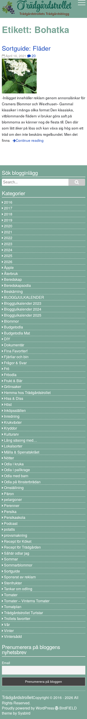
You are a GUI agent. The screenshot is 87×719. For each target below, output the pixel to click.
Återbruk (11, 273)
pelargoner (13, 499)
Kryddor (10, 428)
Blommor (11, 321)
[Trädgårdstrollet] (36, 14)
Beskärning (13, 291)
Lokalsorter (13, 446)
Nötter (9, 458)
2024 (8, 249)
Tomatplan (12, 606)
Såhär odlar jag (16, 553)
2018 (8, 214)
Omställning (14, 487)
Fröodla (10, 374)
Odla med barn (16, 475)
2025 (8, 255)
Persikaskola (14, 517)
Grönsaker (12, 386)
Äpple (9, 267)
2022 (8, 237)
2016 (8, 202)
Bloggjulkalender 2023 (22, 303)
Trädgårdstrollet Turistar (23, 612)
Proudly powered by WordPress (28, 708)
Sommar (11, 559)
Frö (6, 368)
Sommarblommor (18, 565)
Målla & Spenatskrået (21, 452)
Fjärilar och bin (16, 356)
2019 (8, 220)
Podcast (10, 523)
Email (6, 662)
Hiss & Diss (13, 398)
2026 (8, 261)
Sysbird (24, 713)
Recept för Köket (17, 541)
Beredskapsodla (17, 285)
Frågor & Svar (15, 362)
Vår (7, 624)
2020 (8, 226)
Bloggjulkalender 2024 (22, 309)
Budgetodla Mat (17, 333)
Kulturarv (11, 434)
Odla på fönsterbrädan (22, 481)
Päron (9, 493)
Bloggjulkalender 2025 (22, 315)
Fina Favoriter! (16, 351)
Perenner (11, 505)
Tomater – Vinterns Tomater (26, 600)
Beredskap (13, 279)
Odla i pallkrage (17, 469)
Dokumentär (14, 345)
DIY (7, 338)
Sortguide (12, 571)
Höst (8, 404)
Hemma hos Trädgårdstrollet (27, 392)
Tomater (10, 594)
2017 (8, 208)
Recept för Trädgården (22, 547)
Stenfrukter (13, 583)
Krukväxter (13, 422)
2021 (8, 232)
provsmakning (15, 535)
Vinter (9, 630)
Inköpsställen (15, 410)
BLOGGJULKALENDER (24, 297)
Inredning (11, 416)
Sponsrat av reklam (20, 577)
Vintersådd (13, 636)
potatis (9, 529)
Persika (10, 511)
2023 (8, 243)
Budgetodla (13, 327)
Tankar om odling (18, 588)
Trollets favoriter (17, 618)
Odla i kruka (14, 464)
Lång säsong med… (20, 440)
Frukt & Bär (13, 380)
